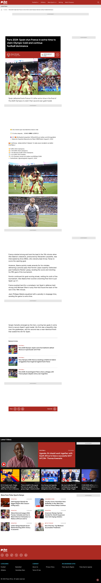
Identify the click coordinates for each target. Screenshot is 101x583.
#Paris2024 (34, 137)
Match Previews (69, 2)
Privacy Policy (50, 567)
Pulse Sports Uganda (86, 567)
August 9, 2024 (48, 139)
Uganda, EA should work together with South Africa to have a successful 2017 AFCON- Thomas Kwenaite (55, 455)
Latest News (4, 6)
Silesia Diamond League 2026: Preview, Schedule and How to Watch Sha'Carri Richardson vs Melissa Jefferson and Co (20, 516)
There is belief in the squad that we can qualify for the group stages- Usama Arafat (30, 487)
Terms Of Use (37, 570)
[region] (50, 480)
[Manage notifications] (97, 580)
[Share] (57, 54)
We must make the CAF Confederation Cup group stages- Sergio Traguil (69, 487)
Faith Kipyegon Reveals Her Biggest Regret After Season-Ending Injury (20, 503)
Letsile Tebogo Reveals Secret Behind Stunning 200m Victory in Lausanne (20, 527)
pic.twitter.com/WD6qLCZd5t (33, 156)
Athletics (43, 2)
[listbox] (50, 480)
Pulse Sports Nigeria (68, 567)
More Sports (51, 2)
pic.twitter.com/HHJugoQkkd (47, 137)
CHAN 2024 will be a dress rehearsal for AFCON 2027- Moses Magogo (90, 487)
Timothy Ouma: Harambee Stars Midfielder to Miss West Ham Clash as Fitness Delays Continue (55, 503)
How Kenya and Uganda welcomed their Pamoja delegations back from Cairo (50, 487)
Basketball (18, 567)
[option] (10, 480)
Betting (61, 2)
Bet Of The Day (49, 523)
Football (34, 2)
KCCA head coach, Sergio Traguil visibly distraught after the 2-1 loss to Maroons (10, 487)
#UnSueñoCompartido (23, 137)
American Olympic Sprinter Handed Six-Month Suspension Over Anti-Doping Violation (55, 515)
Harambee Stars (49, 499)
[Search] (98, 2)
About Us (35, 567)
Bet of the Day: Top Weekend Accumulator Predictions (54, 526)
